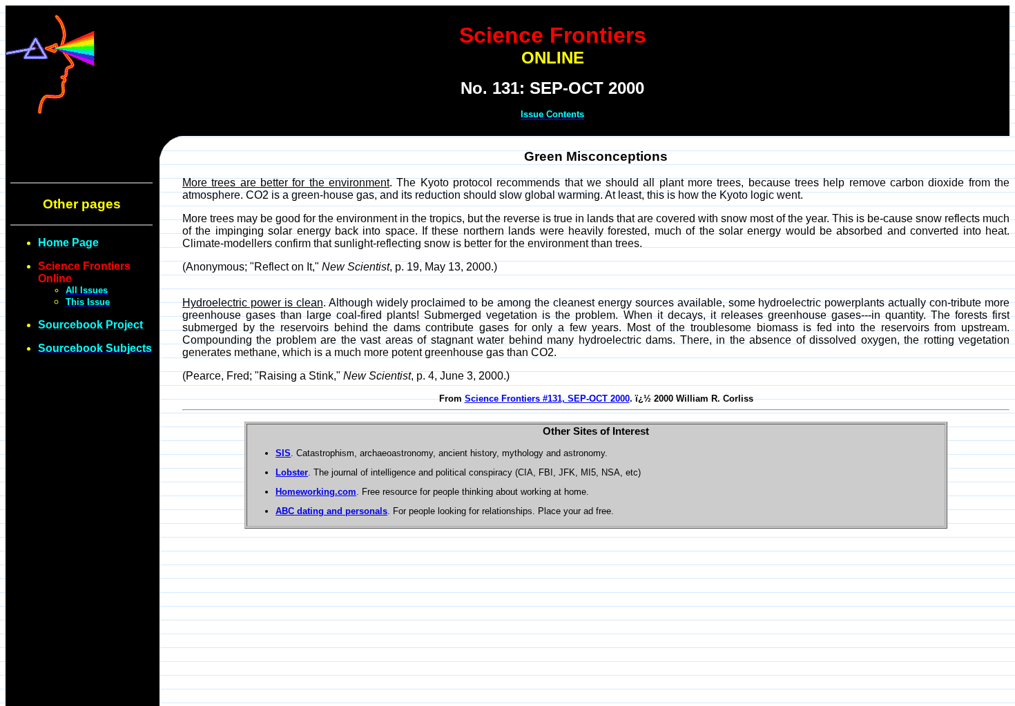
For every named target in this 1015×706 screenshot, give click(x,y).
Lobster (292, 472)
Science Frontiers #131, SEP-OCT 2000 (547, 398)
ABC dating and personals (331, 511)
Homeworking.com (316, 492)
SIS (283, 453)
